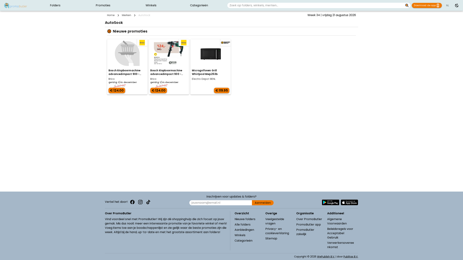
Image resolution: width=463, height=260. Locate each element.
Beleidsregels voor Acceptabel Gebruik (340, 233)
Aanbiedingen (244, 230)
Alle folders (242, 224)
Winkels (240, 235)
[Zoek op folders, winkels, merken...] (407, 5)
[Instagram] (140, 202)
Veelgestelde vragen (274, 221)
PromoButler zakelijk (305, 232)
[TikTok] (148, 202)
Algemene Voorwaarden (337, 221)
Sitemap (271, 238)
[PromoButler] (15, 5)
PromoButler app (308, 224)
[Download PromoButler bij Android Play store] (330, 202)
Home (111, 15)
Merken (126, 15)
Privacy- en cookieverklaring (277, 231)
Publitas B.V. (350, 256)
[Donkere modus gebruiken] (457, 5)
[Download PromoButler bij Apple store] (349, 202)
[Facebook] (132, 202)
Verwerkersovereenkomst (340, 245)
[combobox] (316, 5)
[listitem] (55, 5)
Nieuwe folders (245, 219)
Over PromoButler (309, 219)
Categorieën (243, 241)
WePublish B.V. (326, 256)
